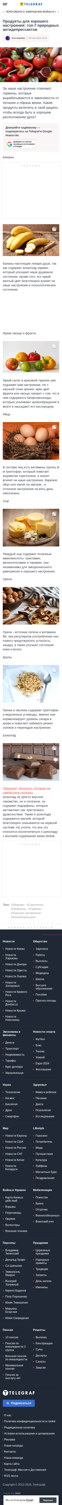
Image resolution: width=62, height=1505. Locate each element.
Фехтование (43, 1069)
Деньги (9, 1042)
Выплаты (42, 961)
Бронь (40, 1203)
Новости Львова (15, 976)
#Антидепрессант (23, 917)
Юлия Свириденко (17, 1318)
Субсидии (42, 967)
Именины (42, 1287)
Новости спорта (44, 1031)
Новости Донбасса (11, 1003)
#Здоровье (18, 904)
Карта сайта (11, 1463)
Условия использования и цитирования (29, 1433)
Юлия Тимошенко (16, 1302)
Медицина (42, 973)
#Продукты (18, 908)
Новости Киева (15, 948)
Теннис (40, 1051)
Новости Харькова (11, 957)
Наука (7, 1084)
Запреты (41, 1275)
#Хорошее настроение (26, 913)
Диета (39, 1104)
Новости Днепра (16, 964)
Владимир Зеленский (12, 1252)
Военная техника (16, 1231)
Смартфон (12, 1116)
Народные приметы (42, 1261)
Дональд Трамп (15, 1259)
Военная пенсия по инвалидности (16, 1358)
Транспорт (12, 1048)
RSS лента (11, 1475)
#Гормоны (34, 908)
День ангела (43, 1281)
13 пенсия (11, 1337)
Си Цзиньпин (13, 1265)
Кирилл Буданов (15, 1290)
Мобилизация (42, 1190)
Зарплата (42, 948)
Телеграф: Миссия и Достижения (25, 1469)
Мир (5, 1128)
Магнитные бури (46, 1172)
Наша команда (13, 1457)
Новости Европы (16, 1135)
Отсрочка (42, 1209)
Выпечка (41, 1337)
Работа (40, 955)
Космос (10, 1098)
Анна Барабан (18, 38)
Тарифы (10, 1060)
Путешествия (44, 1153)
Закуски (41, 1367)
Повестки (42, 1197)
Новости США (14, 1141)
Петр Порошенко (16, 1296)
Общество (40, 941)
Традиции (42, 1269)
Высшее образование (44, 987)
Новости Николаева (12, 1018)
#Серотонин (35, 904)
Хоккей (40, 1057)
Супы (39, 1349)
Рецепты (39, 1329)
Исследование (45, 1116)
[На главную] (31, 4)
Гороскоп (41, 1135)
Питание (41, 1098)
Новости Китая (14, 1159)
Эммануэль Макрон (12, 1273)
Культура (41, 1159)
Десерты (41, 1355)
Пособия (41, 994)
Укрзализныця (14, 1072)
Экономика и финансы (11, 1033)
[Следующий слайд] (58, 11)
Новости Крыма (15, 1010)
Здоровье (40, 1084)
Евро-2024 (42, 1063)
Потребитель (44, 1141)
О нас (7, 1415)
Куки (29, 1500)
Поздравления (45, 1178)
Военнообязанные (47, 1215)
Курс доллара (14, 1066)
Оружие (10, 1218)
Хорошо (48, 1500)
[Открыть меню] (5, 4)
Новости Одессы (16, 970)
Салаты (41, 1361)
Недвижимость (14, 1054)
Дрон (8, 1110)
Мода (39, 1147)
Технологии (12, 1092)
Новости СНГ (14, 1153)
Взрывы (10, 1206)
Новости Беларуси (11, 1167)
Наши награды (13, 1445)
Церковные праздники (43, 1252)
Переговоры (13, 1212)
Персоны (9, 1242)
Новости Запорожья (12, 984)
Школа (40, 979)
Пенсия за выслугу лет (12, 1376)
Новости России (15, 1147)
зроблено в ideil (12, 1493)
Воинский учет (45, 1221)
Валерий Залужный (12, 1283)
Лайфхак (41, 1165)
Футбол (40, 1039)
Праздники (40, 1242)
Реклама (9, 1439)
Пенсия (8, 1329)
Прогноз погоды (46, 1000)
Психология (43, 1110)
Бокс (39, 1045)
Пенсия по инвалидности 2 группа (15, 1346)
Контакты (10, 1451)
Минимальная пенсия (14, 1367)
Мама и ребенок (46, 1092)
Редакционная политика (19, 1427)
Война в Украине (14, 1190)
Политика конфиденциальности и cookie (30, 1421)
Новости (9, 941)
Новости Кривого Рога (16, 993)
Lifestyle (38, 1128)
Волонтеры (12, 1225)
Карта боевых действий (14, 1199)
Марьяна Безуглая (11, 1310)
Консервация (44, 1343)
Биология (11, 1104)
